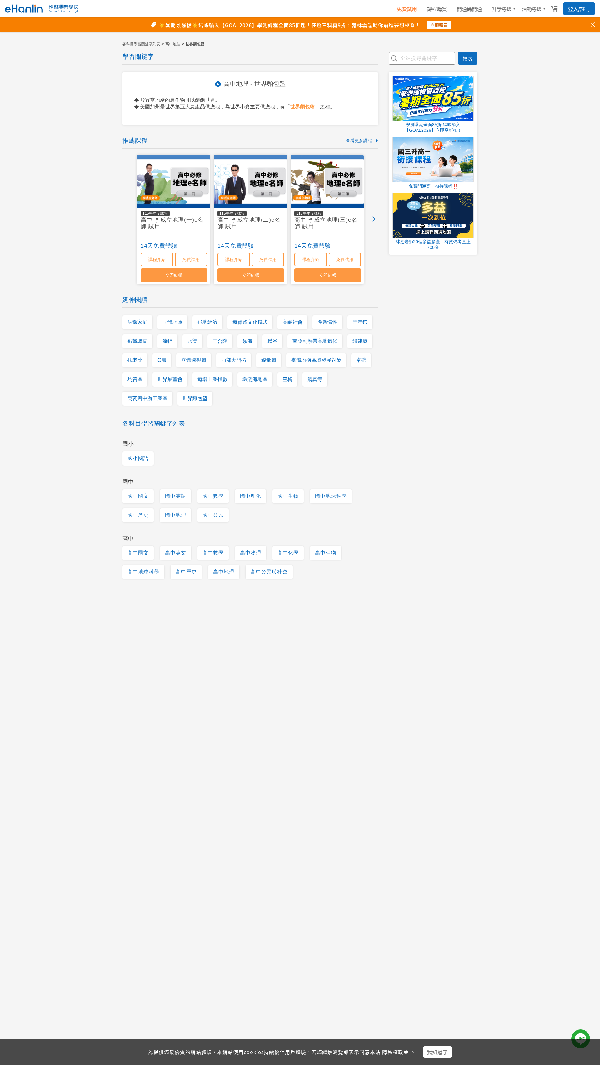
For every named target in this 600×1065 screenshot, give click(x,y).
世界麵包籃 (302, 106)
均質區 (135, 379)
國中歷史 (138, 515)
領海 (247, 341)
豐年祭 (360, 322)
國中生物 (288, 496)
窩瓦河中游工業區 (148, 398)
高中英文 (175, 552)
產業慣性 (328, 322)
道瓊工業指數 (213, 379)
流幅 (167, 341)
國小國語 (138, 458)
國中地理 (175, 515)
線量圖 (268, 360)
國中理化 (250, 496)
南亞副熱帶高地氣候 (315, 341)
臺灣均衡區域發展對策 (316, 360)
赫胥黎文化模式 (250, 322)
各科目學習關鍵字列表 (141, 44)
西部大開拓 (233, 360)
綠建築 (360, 341)
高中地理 (172, 44)
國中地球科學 (331, 496)
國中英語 (175, 496)
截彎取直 (138, 341)
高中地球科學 (143, 571)
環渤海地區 (255, 379)
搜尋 (468, 58)
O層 (162, 360)
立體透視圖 (193, 360)
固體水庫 (172, 322)
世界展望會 (170, 379)
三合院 (220, 341)
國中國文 (138, 496)
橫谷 (273, 341)
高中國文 (138, 552)
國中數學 (213, 496)
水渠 (193, 341)
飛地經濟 (208, 322)
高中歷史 (186, 571)
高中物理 (250, 552)
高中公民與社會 (269, 571)
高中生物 (325, 552)
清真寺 (315, 379)
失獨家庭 (138, 322)
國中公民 (213, 515)
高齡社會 (292, 322)
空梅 (287, 379)
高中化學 (288, 552)
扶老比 (135, 360)
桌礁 (361, 360)
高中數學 (213, 552)
